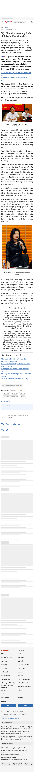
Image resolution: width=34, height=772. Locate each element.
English (3, 690)
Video (20, 694)
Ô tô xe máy (5, 672)
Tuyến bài (9, 706)
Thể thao (21, 657)
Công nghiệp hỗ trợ (24, 679)
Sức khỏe (4, 668)
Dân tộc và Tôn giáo (7, 657)
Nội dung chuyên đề (24, 686)
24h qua (3, 701)
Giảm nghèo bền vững (8, 683)
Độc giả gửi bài (17, 764)
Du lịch (20, 672)
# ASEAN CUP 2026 (19, 22)
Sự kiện (25, 706)
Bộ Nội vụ (13, 390)
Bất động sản (5, 675)
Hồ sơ (20, 690)
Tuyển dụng (28, 764)
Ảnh (2, 694)
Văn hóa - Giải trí (23, 665)
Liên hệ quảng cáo (7, 743)
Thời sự (6, 27)
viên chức (6, 393)
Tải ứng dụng (6, 764)
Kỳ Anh (23, 396)
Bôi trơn (14, 393)
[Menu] (2, 22)
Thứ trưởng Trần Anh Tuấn (11, 396)
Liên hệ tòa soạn (7, 722)
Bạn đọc (20, 675)
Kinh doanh (21, 654)
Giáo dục (4, 661)
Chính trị (21, 650)
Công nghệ (21, 668)
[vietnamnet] (8, 23)
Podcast (20, 697)
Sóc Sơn (22, 393)
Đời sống (4, 665)
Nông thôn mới (23, 683)
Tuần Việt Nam (6, 679)
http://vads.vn (11, 757)
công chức (22, 390)
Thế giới (20, 661)
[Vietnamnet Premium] (5, 651)
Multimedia (5, 697)
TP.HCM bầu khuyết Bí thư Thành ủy (14, 379)
